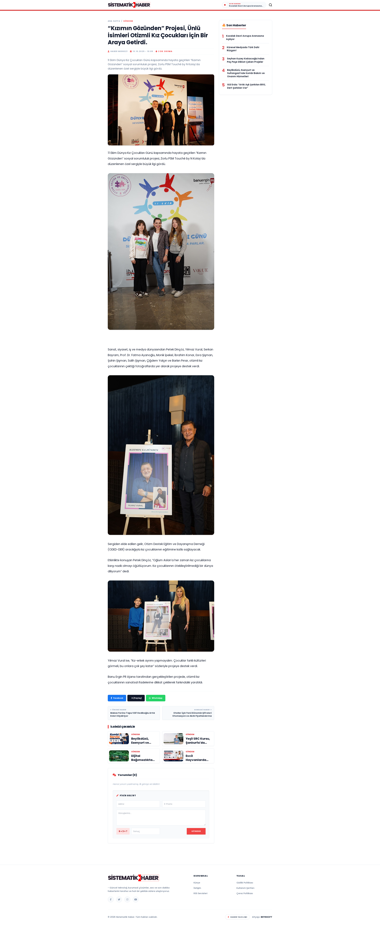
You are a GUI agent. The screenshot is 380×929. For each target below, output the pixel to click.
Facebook (118, 698)
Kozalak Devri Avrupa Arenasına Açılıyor (245, 37)
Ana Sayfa (114, 21)
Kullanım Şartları (245, 888)
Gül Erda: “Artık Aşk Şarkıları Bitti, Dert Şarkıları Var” (246, 86)
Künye (197, 882)
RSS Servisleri (200, 893)
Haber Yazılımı (238, 917)
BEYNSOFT (266, 916)
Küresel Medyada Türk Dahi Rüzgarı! (243, 49)
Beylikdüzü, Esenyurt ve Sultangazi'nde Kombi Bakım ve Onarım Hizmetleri (246, 73)
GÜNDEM (128, 21)
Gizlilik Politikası (244, 882)
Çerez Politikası (244, 893)
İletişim (197, 888)
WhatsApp (157, 698)
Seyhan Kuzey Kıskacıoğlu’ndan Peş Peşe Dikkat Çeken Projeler (245, 60)
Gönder (196, 831)
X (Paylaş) (137, 698)
